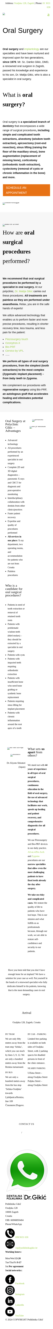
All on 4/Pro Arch (36, 852)
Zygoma (35, 856)
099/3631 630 (21, 1237)
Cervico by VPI (14, 350)
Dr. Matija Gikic (24, 291)
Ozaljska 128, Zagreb (24, 3)
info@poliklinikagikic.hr (33, 1132)
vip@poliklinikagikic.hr (26, 1248)
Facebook (19, 1283)
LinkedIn (19, 1305)
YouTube (19, 1315)
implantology (31, 49)
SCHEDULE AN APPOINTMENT (16, 190)
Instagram (19, 1294)
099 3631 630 (14, 1132)
